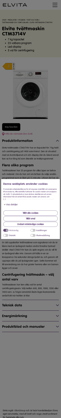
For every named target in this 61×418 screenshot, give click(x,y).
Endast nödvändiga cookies (30, 224)
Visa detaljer (12, 204)
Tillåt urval (30, 218)
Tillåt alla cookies (30, 213)
